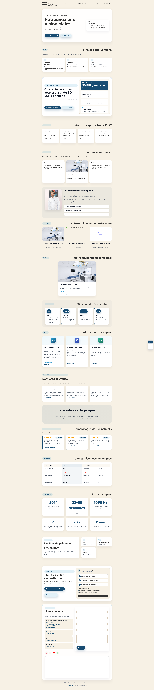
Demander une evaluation (53, 107)
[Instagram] (46, 652)
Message (78, 632)
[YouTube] (54, 652)
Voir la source (52, 447)
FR (151, 342)
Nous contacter (71, 363)
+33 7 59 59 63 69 (50, 646)
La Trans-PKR (64, 3)
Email (77, 615)
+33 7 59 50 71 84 (50, 633)
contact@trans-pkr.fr (51, 640)
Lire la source (48, 397)
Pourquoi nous (73, 3)
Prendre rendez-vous (91, 3)
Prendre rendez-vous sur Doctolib (55, 588)
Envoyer (82, 647)
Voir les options (68, 107)
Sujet (77, 627)
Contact (109, 3)
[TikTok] (50, 652)
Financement (102, 3)
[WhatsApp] (57, 652)
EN (151, 345)
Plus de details (64, 291)
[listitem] (93, 576)
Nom (77, 609)
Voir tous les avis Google (48, 432)
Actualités (81, 3)
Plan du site (70, 685)
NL (151, 347)
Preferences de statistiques (80, 685)
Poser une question (52, 594)
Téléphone (79, 621)
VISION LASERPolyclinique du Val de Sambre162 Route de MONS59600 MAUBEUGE (53, 625)
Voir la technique (64, 294)
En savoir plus (66, 35)
